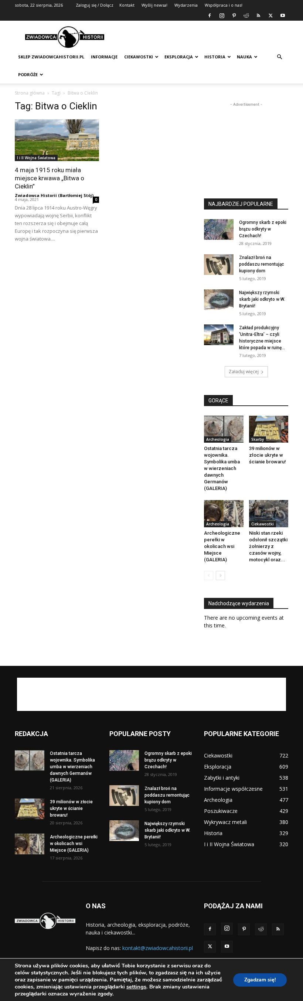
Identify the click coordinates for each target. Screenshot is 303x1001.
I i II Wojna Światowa (36, 157)
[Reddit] (246, 15)
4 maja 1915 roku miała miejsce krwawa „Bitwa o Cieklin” (49, 178)
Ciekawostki (138, 56)
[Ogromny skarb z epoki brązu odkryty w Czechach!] (219, 229)
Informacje (104, 56)
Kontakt (127, 5)
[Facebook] (209, 15)
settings (136, 986)
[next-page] (220, 575)
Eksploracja (178, 56)
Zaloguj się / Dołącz (94, 5)
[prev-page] (208, 575)
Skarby (257, 439)
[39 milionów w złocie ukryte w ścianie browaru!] (269, 429)
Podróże (28, 74)
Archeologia (217, 439)
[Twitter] (270, 15)
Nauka (244, 56)
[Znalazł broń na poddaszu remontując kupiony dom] (219, 264)
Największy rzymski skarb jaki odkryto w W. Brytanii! (262, 299)
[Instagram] (221, 15)
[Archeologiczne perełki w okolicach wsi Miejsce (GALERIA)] (224, 513)
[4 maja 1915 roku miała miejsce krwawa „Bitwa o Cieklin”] (57, 140)
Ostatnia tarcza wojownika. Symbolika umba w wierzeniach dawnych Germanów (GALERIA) (222, 468)
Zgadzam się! (260, 979)
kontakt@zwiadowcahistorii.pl (157, 947)
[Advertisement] (201, 37)
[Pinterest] (233, 15)
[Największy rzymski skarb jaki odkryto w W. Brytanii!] (219, 299)
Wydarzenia (186, 5)
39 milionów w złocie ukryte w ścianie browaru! (267, 455)
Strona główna (30, 93)
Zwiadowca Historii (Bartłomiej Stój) (54, 195)
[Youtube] (282, 15)
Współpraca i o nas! (223, 5)
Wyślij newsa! (154, 5)
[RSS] (258, 15)
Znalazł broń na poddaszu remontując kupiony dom (261, 264)
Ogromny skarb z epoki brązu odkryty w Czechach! (262, 229)
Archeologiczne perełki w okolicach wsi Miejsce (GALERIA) (222, 546)
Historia (214, 56)
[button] (279, 57)
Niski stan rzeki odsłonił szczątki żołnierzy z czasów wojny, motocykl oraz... (268, 546)
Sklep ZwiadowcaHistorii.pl (51, 56)
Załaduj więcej (244, 371)
